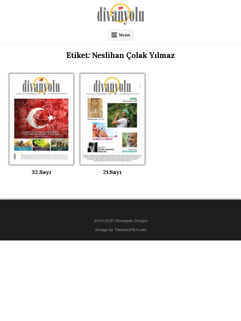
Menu (124, 35)
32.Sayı (41, 172)
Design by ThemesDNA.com (120, 229)
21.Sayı (112, 172)
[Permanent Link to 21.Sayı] (112, 119)
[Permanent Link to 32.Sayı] (41, 119)
